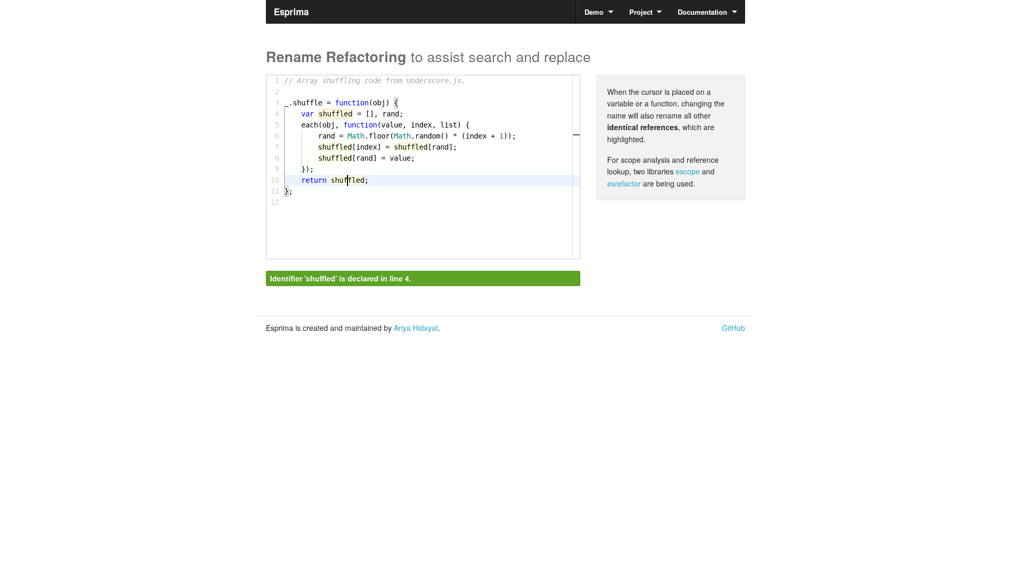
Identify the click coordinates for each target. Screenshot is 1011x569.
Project (640, 12)
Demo (593, 12)
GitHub (733, 327)
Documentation (702, 12)
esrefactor (624, 183)
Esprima (291, 11)
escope (688, 171)
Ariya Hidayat (416, 327)
